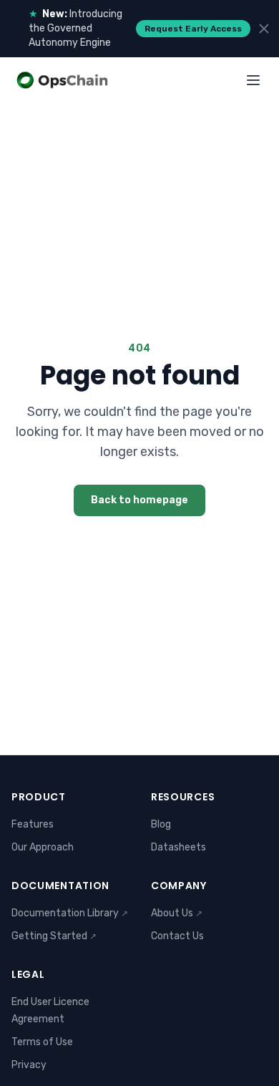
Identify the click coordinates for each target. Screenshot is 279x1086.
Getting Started (54, 936)
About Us (176, 913)
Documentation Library (69, 913)
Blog (161, 824)
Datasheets (178, 847)
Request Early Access (193, 29)
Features (32, 824)
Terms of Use (42, 1042)
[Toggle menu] (253, 80)
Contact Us (177, 936)
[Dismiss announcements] (264, 28)
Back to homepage (139, 500)
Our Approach (42, 847)
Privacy (28, 1065)
